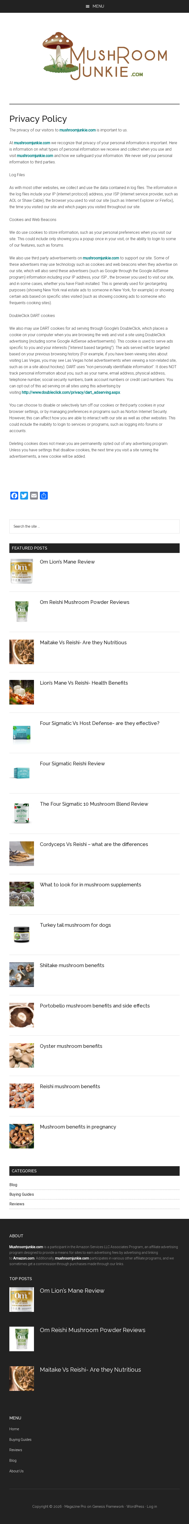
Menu (98, 6)
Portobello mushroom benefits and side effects (95, 1006)
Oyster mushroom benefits (71, 1046)
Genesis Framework (108, 1506)
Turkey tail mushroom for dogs (75, 925)
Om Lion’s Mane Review (67, 562)
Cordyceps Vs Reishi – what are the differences (94, 844)
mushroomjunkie (97, 56)
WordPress (135, 1506)
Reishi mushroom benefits (70, 1086)
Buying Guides (21, 1194)
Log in (152, 1506)
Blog (13, 1184)
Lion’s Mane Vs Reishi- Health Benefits (84, 683)
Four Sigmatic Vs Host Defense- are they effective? (99, 723)
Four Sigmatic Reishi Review (72, 764)
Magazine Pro (75, 1506)
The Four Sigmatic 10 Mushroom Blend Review (94, 804)
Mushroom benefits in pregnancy (78, 1127)
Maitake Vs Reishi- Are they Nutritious (83, 642)
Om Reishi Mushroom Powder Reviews (84, 602)
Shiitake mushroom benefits (72, 965)
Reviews (16, 1204)
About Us (16, 1471)
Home (14, 1429)
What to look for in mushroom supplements (90, 885)
